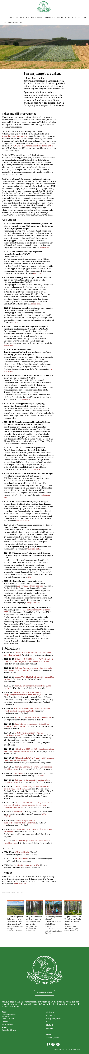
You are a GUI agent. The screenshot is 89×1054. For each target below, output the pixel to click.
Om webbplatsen (52, 1038)
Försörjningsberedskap (15, 22)
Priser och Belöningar (54, 17)
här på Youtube (33, 603)
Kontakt (49, 1034)
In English (76, 17)
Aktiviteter (17, 17)
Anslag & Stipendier (53, 1019)
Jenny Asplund (19, 884)
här (29, 577)
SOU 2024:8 (39, 776)
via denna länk (25, 400)
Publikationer (28, 17)
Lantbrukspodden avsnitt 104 (26, 865)
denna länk (44, 248)
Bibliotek (67, 17)
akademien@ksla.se (9, 1030)
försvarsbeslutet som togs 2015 (14, 136)
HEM (5, 22)
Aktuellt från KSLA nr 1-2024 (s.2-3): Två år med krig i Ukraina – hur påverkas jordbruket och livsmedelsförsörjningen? (28, 805)
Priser (48, 1022)
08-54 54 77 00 (7, 1024)
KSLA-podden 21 (22, 859)
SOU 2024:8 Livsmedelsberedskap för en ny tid (33, 146)
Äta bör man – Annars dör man (30, 586)
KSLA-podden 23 (22, 852)
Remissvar (19, 773)
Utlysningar (39, 17)
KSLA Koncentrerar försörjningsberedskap (33, 717)
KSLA (10, 17)
